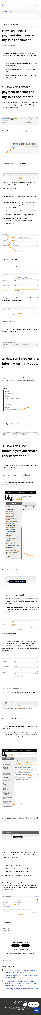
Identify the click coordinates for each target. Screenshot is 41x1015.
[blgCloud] (4, 5)
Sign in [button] (31, 5)
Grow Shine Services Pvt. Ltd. (20, 1007)
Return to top (6, 960)
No (25, 945)
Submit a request (28, 954)
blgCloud (4, 11)
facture (10, 931)
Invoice (11, 11)
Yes (15, 945)
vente (4, 931)
